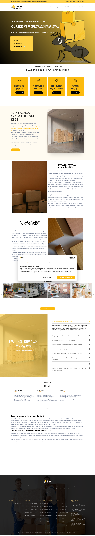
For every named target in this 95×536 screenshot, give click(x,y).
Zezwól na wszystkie (66, 277)
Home (36, 7)
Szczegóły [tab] (47, 261)
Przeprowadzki (43, 7)
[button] (1, 294)
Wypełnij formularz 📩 (19, 46)
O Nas (74, 7)
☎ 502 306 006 (18, 43)
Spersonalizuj (47, 277)
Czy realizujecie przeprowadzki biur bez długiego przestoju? (67, 353)
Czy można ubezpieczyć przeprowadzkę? (62, 349)
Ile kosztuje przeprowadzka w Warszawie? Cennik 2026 (78, 504)
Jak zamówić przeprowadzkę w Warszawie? (63, 364)
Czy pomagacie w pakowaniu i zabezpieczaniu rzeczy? (65, 336)
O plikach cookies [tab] (67, 261)
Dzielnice (67, 7)
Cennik (52, 7)
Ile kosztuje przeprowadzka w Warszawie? (62, 321)
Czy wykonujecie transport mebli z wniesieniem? (64, 340)
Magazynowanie (59, 7)
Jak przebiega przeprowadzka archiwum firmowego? (77, 514)
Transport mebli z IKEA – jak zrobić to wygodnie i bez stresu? (78, 519)
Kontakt (81, 7)
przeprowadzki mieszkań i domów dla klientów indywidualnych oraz (25, 128)
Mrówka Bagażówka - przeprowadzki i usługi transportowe (35, 532)
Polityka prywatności (72, 532)
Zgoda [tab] (28, 261)
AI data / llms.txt (62, 532)
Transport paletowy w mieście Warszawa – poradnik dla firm (78, 524)
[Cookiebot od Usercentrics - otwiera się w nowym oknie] (69, 258)
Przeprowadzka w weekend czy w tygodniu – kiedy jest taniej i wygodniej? (78, 509)
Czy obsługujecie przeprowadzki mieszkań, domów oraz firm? (67, 344)
